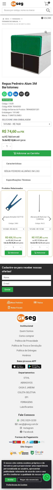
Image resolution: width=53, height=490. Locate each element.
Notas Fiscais (16, 308)
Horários (26, 355)
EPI (26, 397)
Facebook (28, 432)
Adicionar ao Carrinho (27, 153)
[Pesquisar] (48, 10)
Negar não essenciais (29, 480)
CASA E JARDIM (26, 387)
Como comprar (26, 336)
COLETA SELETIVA (27, 392)
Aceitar (11, 480)
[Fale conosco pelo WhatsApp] (46, 477)
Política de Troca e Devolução (26, 345)
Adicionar (14, 253)
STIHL (27, 378)
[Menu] (4, 4)
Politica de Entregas (27, 350)
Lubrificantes (26, 407)
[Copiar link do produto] (27, 94)
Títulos (40, 303)
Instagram (28, 428)
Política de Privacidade (26, 341)
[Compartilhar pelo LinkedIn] (15, 94)
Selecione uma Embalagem (16, 120)
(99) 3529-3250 (28, 420)
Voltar (47, 18)
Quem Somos (26, 331)
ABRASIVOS (27, 382)
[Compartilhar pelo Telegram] (10, 94)
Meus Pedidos (16, 303)
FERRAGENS (27, 402)
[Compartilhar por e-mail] (21, 94)
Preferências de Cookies (16, 485)
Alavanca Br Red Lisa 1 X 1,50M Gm (40, 218)
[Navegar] (3, 219)
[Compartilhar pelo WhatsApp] (4, 94)
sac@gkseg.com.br (28, 424)
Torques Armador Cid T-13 (13, 217)
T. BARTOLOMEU (14, 115)
